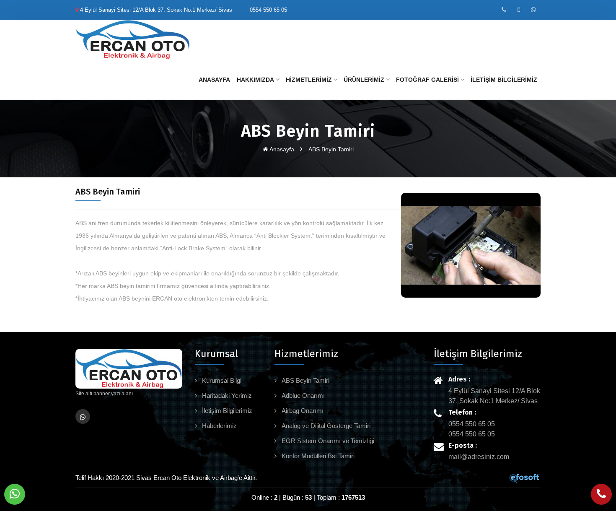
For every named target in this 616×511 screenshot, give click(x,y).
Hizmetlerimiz (309, 79)
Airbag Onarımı (302, 410)
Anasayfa (214, 79)
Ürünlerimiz (364, 79)
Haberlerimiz (218, 425)
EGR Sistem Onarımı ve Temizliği (327, 440)
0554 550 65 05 (268, 10)
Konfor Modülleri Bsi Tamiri (317, 455)
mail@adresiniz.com (478, 456)
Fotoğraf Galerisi (427, 79)
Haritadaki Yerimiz (226, 395)
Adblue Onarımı (302, 395)
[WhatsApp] (14, 494)
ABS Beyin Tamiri (331, 149)
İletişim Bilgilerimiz (504, 79)
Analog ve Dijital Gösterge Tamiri (325, 425)
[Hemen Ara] (601, 494)
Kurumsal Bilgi (220, 380)
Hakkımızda (255, 79)
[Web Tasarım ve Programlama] (525, 478)
